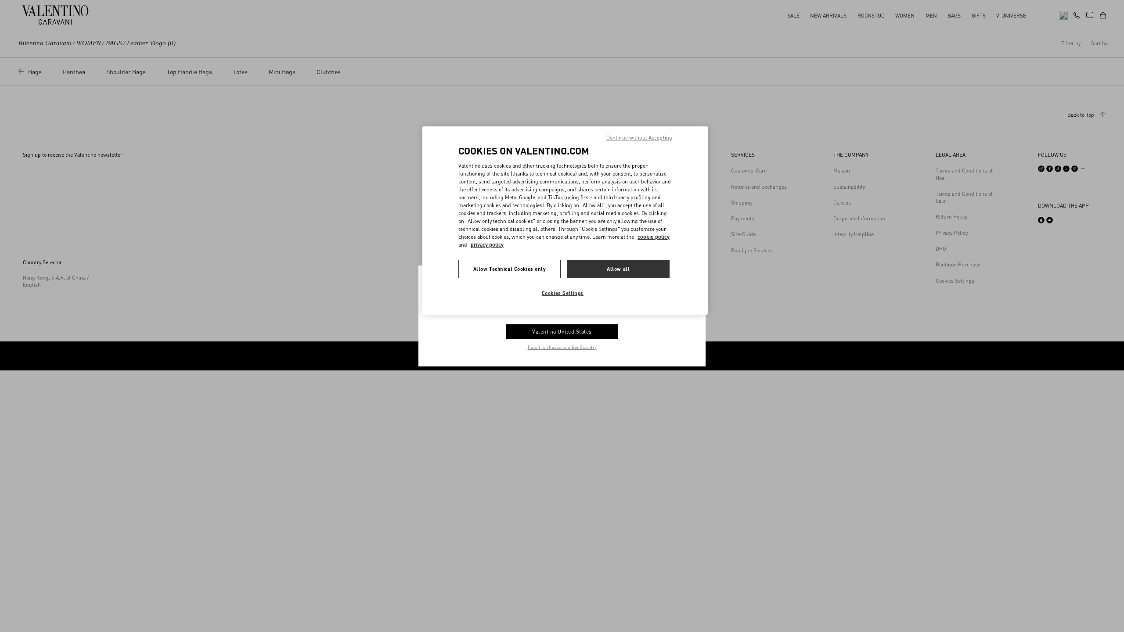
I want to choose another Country (562, 347)
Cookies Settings (563, 293)
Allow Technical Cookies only (509, 269)
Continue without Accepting (639, 137)
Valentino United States (562, 331)
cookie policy (654, 236)
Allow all (618, 269)
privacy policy (487, 244)
